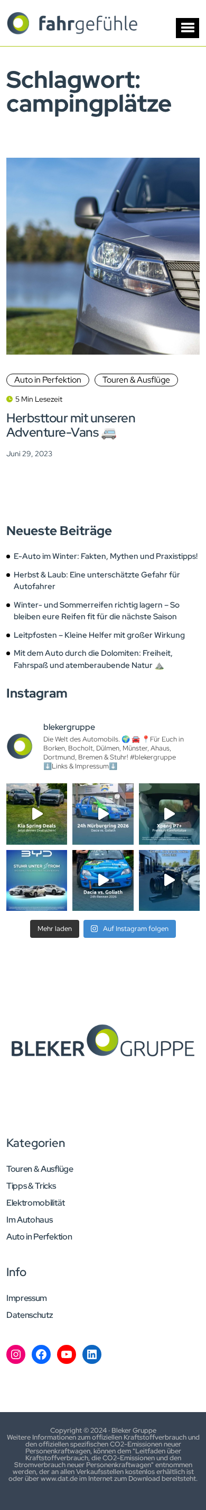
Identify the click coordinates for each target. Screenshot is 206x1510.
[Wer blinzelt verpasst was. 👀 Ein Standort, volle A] (169, 880)
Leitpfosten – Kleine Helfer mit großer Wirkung (99, 635)
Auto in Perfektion (47, 379)
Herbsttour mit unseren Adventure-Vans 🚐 (70, 425)
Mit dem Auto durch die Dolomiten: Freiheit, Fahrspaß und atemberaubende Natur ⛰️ (93, 659)
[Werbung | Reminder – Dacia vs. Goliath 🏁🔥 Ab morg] (102, 813)
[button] (187, 28)
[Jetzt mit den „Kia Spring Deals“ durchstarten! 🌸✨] (36, 813)
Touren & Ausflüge (136, 379)
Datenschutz (29, 1315)
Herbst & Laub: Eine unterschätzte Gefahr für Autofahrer (97, 580)
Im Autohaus (29, 1220)
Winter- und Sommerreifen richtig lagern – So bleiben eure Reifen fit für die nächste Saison (97, 611)
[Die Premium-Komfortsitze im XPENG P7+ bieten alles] (169, 813)
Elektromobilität (35, 1203)
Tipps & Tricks (31, 1186)
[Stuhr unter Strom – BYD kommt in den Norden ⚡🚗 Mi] (36, 880)
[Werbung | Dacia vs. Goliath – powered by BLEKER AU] (102, 880)
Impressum (26, 1298)
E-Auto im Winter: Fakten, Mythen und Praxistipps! (106, 556)
